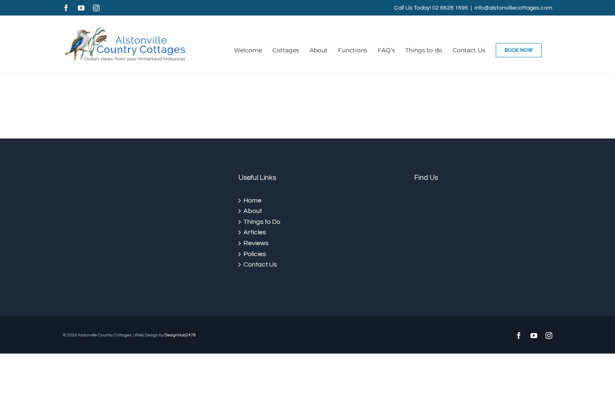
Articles (254, 232)
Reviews (256, 243)
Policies (254, 254)
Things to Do (261, 221)
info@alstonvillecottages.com (513, 8)
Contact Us (260, 264)
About (252, 211)
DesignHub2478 (180, 335)
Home (252, 200)
